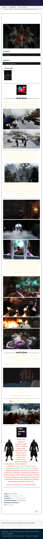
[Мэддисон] (8, 75)
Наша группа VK (19, 536)
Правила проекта (7, 536)
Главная (4, 7)
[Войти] (31, 3)
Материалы (12, 7)
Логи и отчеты (22, 7)
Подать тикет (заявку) (32, 536)
